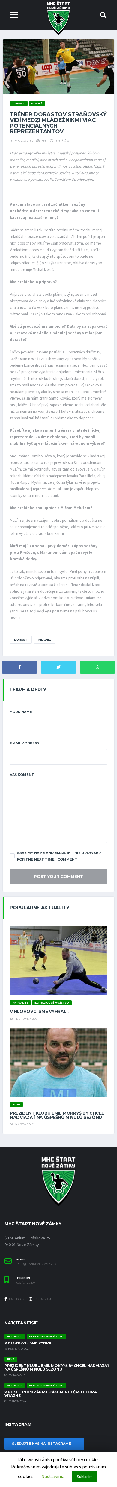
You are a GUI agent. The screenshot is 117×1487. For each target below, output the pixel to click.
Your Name (21, 712)
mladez (44, 639)
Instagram (42, 1299)
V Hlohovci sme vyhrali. (39, 1011)
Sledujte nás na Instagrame (42, 1444)
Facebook (16, 1299)
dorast (21, 639)
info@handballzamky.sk (36, 1264)
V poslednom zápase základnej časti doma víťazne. (50, 1394)
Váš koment (22, 775)
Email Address (25, 743)
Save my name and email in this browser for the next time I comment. (59, 856)
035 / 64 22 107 (25, 1282)
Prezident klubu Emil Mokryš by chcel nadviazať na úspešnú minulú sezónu (57, 1115)
